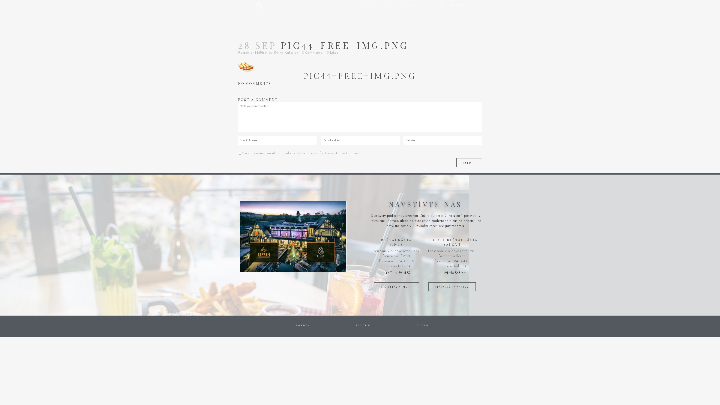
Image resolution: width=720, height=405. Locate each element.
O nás (384, 5)
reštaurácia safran (452, 287)
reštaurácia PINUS (396, 287)
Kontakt (457, 5)
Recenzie (437, 5)
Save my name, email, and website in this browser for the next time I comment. (302, 153)
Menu (367, 5)
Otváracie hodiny (409, 5)
